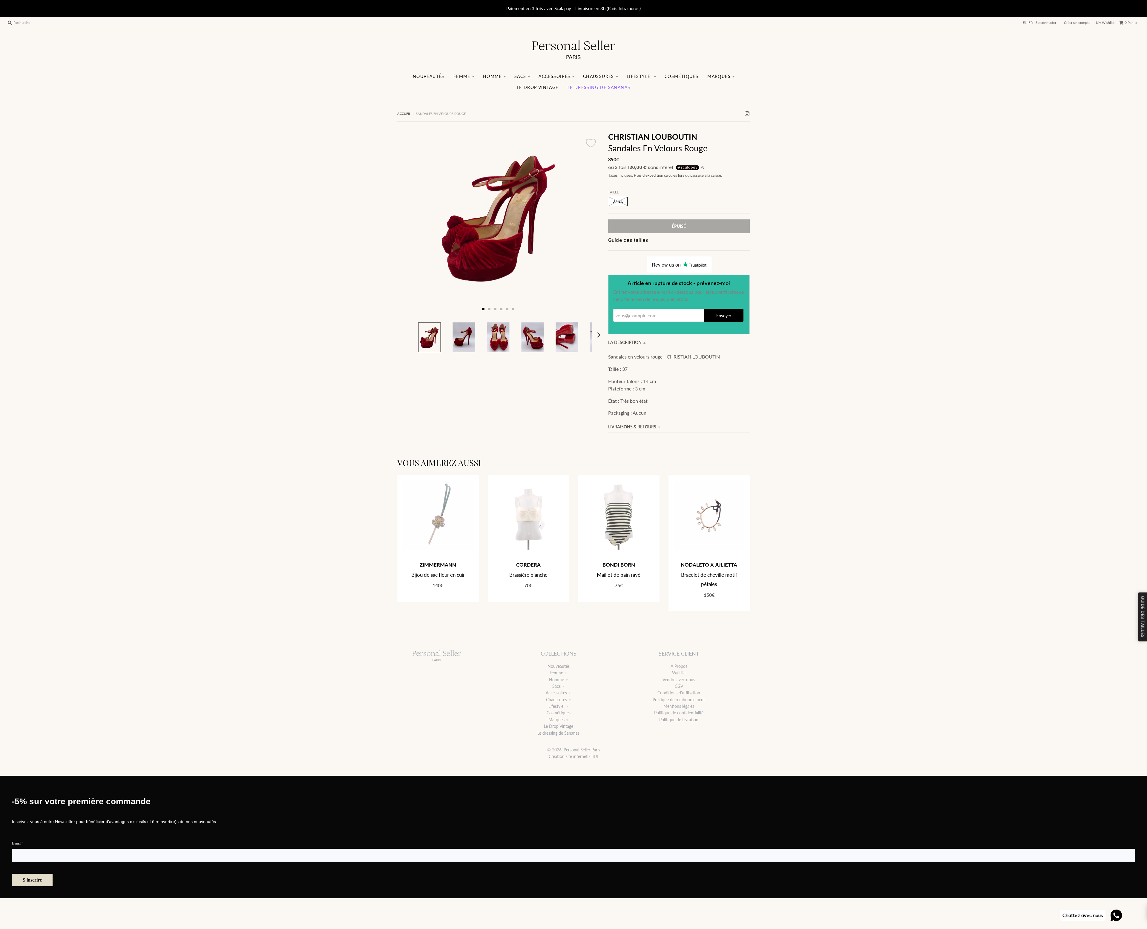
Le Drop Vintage (558, 726)
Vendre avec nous (679, 679)
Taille (613, 192)
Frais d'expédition (648, 175)
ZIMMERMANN (438, 565)
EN (1025, 22)
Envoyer (723, 315)
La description (625, 342)
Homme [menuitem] (492, 76)
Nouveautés (559, 666)
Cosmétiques (559, 712)
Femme (556, 672)
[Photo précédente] (407, 223)
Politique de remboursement (679, 699)
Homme (556, 679)
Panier (1131, 22)
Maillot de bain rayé (618, 575)
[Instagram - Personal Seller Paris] (747, 113)
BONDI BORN (618, 565)
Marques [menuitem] (719, 76)
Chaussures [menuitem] (598, 76)
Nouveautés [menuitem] (428, 76)
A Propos (679, 666)
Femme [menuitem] (461, 76)
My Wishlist (1105, 22)
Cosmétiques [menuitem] (681, 76)
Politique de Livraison (678, 719)
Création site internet (568, 756)
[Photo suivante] (589, 223)
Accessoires (556, 692)
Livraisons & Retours (632, 426)
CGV (679, 686)
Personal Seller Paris (582, 749)
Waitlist (679, 672)
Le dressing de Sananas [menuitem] (599, 87)
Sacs (556, 686)
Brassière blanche (528, 575)
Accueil (404, 114)
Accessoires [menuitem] (554, 76)
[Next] (598, 335)
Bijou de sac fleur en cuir (438, 575)
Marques (556, 719)
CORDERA (528, 565)
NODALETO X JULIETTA (709, 565)
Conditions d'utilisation (678, 692)
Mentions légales (678, 706)
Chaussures (556, 699)
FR (1030, 22)
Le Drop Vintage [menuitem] (538, 87)
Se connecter (1046, 22)
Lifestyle (556, 706)
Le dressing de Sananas (558, 733)
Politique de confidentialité (678, 712)
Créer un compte (1077, 22)
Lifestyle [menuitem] (639, 76)
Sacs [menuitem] (520, 76)
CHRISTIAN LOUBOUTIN (652, 136)
